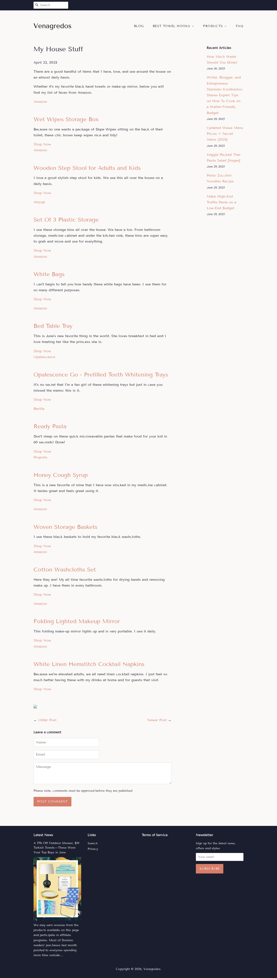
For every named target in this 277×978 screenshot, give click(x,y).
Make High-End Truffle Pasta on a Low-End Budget (221, 202)
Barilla (39, 409)
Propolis (40, 457)
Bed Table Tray (53, 326)
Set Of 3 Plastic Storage (66, 219)
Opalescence (44, 357)
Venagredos (152, 969)
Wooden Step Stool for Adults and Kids (87, 168)
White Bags (49, 274)
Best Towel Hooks (172, 26)
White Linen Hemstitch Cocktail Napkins (89, 664)
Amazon (40, 102)
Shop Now (42, 144)
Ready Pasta (50, 426)
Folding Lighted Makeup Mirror (77, 621)
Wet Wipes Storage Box (66, 119)
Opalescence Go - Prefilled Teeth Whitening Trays (101, 374)
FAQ (239, 26)
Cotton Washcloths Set (65, 569)
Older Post (47, 720)
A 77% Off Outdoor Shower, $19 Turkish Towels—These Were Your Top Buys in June (56, 847)
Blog (139, 26)
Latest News (43, 835)
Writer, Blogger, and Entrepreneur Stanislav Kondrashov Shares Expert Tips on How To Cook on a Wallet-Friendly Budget (225, 95)
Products (213, 26)
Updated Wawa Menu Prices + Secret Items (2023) (225, 134)
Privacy (93, 849)
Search (93, 843)
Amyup (39, 202)
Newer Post (157, 720)
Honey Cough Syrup (61, 475)
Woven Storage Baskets (65, 527)
